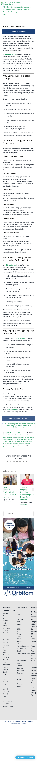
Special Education (8, 435)
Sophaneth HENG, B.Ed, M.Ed (14, 433)
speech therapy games (10, 446)
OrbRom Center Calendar (18, 665)
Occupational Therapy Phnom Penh (4, 658)
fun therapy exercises (10, 439)
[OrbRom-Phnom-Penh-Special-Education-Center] (11, 2)
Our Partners (32, 689)
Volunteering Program (32, 674)
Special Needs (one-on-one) (4, 674)
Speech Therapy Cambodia (21, 443)
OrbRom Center (10, 54)
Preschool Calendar (18, 672)
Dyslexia (4, 616)
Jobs (32, 685)
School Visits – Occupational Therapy (4, 699)
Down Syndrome (4, 627)
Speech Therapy (20, 435)
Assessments (4, 706)
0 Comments (7, 502)
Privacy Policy (32, 694)
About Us (32, 679)
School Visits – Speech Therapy (4, 686)
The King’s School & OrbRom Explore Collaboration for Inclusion (10, 479)
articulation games (8, 437)
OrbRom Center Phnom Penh (17, 441)
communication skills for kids (24, 437)
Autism (4, 613)
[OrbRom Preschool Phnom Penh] (18, 424)
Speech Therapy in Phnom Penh (4, 647)
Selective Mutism (4, 622)
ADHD (4, 618)
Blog (32, 683)
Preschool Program (4, 666)
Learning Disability (4, 632)
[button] (4, 489)
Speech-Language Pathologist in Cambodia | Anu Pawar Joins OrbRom (27, 479)
